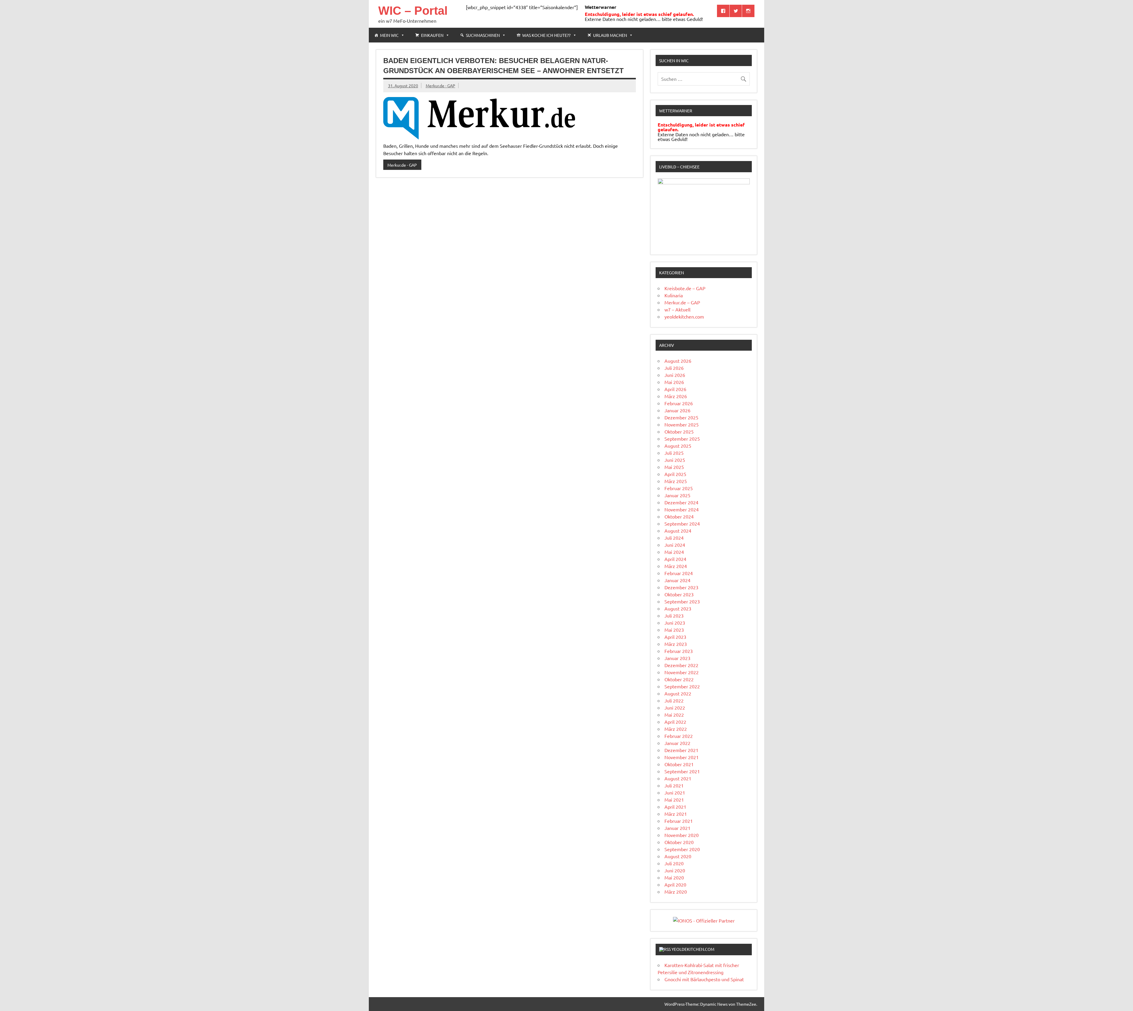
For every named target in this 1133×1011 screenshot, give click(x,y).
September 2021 (682, 771)
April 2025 (675, 474)
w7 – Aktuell (677, 309)
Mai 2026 (674, 382)
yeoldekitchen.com (684, 316)
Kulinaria (673, 295)
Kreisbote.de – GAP (684, 288)
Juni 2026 (674, 375)
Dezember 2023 (681, 587)
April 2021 (675, 807)
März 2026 (675, 396)
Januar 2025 (677, 495)
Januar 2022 (677, 743)
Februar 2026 (678, 403)
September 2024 (682, 523)
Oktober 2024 (679, 516)
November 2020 (681, 835)
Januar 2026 (677, 410)
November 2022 (681, 672)
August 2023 (677, 608)
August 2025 (677, 446)
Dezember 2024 (681, 502)
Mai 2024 (674, 552)
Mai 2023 (674, 630)
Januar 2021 (677, 828)
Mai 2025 (674, 467)
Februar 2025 (678, 488)
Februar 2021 (678, 821)
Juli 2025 (674, 453)
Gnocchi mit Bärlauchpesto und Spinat (704, 979)
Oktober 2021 (679, 764)
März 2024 (675, 566)
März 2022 (675, 729)
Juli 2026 (674, 368)
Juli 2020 (674, 863)
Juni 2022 (674, 707)
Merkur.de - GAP (440, 85)
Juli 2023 (674, 615)
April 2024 (675, 559)
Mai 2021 (674, 799)
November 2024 (681, 509)
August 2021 (677, 778)
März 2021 (675, 814)
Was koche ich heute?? (546, 35)
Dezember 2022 (681, 665)
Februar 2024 (678, 573)
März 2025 (675, 481)
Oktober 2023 (679, 594)
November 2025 (681, 424)
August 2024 (677, 531)
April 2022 (675, 722)
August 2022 (677, 693)
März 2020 (675, 892)
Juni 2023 (674, 623)
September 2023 (682, 601)
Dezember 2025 (681, 417)
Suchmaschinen (483, 35)
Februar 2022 (678, 736)
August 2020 (677, 856)
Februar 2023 (678, 651)
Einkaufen (432, 35)
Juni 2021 (674, 792)
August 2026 (677, 361)
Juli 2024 (674, 538)
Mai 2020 (674, 877)
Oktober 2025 (679, 431)
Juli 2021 (674, 785)
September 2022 (682, 686)
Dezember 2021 (681, 750)
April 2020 (675, 884)
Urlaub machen (610, 35)
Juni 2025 (674, 460)
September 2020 (682, 849)
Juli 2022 (674, 700)
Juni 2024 (674, 545)
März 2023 (675, 644)
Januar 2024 (677, 580)
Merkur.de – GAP (682, 302)
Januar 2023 (677, 658)
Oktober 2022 (679, 679)
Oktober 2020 (679, 842)
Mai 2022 (674, 715)
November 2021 (681, 757)
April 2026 (675, 389)
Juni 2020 (674, 870)
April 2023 (675, 637)
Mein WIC (389, 35)
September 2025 (682, 439)
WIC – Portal (413, 10)
